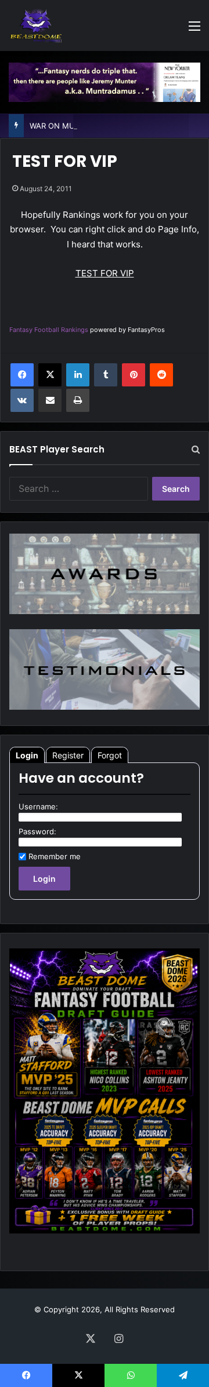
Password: (37, 831)
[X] (50, 374)
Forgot (110, 755)
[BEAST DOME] (36, 25)
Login (27, 755)
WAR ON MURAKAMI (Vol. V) (81, 125)
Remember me (54, 856)
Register (68, 755)
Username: (38, 806)
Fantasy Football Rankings (48, 330)
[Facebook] (22, 374)
